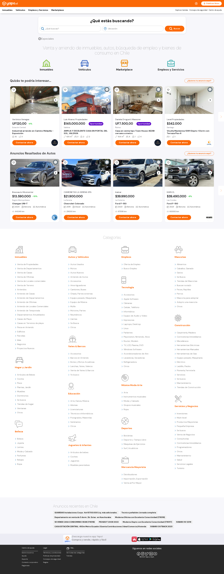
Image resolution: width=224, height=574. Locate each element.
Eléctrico (181, 362)
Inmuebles (7, 10)
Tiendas (69, 556)
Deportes (126, 428)
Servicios (181, 374)
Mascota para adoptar (188, 298)
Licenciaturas (76, 409)
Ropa (19, 464)
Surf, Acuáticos (131, 448)
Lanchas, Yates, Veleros (81, 366)
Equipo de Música (78, 302)
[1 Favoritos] (65, 162)
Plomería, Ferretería (186, 370)
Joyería (20, 443)
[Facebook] (138, 554)
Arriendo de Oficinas (27, 302)
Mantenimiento (184, 383)
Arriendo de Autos (79, 277)
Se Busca (74, 323)
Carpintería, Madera (186, 332)
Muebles (21, 391)
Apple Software (131, 299)
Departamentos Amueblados (31, 314)
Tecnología (127, 287)
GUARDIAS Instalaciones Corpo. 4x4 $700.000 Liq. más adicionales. (86, 512)
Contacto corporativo (30, 562)
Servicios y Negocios (186, 406)
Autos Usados (77, 264)
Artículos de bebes (79, 452)
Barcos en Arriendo (79, 357)
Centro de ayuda (215, 10)
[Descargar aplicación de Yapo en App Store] (143, 539)
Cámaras (128, 303)
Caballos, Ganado (185, 268)
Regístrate (25, 566)
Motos (73, 268)
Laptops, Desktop (132, 324)
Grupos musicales (132, 405)
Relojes (20, 459)
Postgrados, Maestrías (81, 417)
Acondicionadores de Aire (136, 353)
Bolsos (20, 438)
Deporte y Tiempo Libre (135, 439)
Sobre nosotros (28, 553)
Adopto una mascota (187, 302)
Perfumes (21, 455)
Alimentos (181, 264)
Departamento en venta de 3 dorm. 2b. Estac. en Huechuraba (83, 517)
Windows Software (133, 349)
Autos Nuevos (77, 272)
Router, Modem (131, 341)
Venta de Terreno (25, 285)
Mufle (73, 306)
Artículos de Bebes (26, 374)
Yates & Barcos (77, 346)
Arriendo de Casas (26, 293)
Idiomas (74, 405)
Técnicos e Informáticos (81, 413)
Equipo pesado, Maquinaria (83, 298)
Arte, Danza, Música (79, 401)
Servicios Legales (185, 464)
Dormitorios (22, 395)
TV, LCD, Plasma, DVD (134, 345)
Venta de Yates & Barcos (82, 370)
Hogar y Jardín (23, 367)
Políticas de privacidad (51, 556)
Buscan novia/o (184, 285)
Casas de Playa (24, 319)
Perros (180, 293)
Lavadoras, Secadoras (134, 357)
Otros (20, 412)
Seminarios (75, 422)
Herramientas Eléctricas (188, 345)
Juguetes (74, 460)
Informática (129, 311)
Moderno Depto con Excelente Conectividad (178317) (147, 522)
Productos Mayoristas (187, 422)
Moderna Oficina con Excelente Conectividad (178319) (140, 517)
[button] (55, 100)
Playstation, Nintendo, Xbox (137, 336)
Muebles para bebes (80, 465)
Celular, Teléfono (131, 307)
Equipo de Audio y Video (135, 315)
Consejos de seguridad (198, 10)
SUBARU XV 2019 (183, 522)
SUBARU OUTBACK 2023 (161, 526)
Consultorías (183, 438)
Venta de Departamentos (29, 268)
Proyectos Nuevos (25, 348)
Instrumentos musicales (135, 396)
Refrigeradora (130, 362)
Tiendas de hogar (25, 404)
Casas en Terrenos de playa (30, 323)
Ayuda (24, 556)
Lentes (20, 447)
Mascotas (180, 257)
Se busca (21, 400)
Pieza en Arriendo (25, 327)
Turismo (180, 468)
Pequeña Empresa (185, 426)
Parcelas (21, 335)
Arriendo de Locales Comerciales (32, 306)
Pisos (19, 383)
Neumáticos (76, 314)
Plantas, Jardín (24, 387)
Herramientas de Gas (187, 353)
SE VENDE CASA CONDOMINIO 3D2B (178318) (75, 522)
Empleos (126, 257)
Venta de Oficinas (25, 277)
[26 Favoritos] (168, 90)
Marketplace (57, 10)
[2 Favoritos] (13, 162)
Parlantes (128, 332)
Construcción (182, 325)
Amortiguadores (78, 285)
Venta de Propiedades (27, 264)
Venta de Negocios (186, 434)
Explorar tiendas (182, 10)
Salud (179, 459)
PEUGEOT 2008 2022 (109, 522)
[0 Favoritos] (13, 90)
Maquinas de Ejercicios (134, 444)
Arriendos (21, 289)
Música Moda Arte (131, 385)
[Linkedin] (151, 554)
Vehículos (20, 10)
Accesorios (75, 281)
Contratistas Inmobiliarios (189, 336)
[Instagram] (143, 554)
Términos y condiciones (52, 553)
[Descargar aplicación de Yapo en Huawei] (134, 539)
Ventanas (21, 408)
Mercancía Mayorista (133, 467)
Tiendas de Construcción (189, 387)
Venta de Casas (24, 272)
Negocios (21, 344)
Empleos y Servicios (38, 10)
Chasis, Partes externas (81, 293)
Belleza (19, 431)
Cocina (20, 379)
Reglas (45, 562)
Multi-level (182, 417)
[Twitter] (147, 554)
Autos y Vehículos (78, 257)
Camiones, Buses (78, 289)
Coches (74, 456)
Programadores (184, 447)
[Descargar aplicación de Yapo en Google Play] (155, 539)
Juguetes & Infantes (79, 445)
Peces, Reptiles (184, 289)
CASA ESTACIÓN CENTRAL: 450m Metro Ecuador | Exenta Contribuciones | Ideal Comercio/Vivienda (100, 526)
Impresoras (129, 320)
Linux (126, 328)
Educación (74, 393)
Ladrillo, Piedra (183, 366)
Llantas (73, 319)
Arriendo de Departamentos (30, 298)
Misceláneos (182, 341)
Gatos (180, 272)
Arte (126, 392)
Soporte (25, 559)
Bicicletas (128, 435)
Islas (19, 340)
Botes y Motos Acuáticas (82, 362)
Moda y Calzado (25, 451)
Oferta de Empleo (132, 264)
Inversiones (182, 413)
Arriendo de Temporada (28, 310)
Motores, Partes (78, 310)
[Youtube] (155, 554)
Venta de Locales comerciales (31, 281)
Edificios (21, 331)
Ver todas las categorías (75, 553)
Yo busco (74, 374)
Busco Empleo (130, 268)
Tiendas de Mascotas (187, 281)
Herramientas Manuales (188, 349)
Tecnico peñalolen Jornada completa (138, 512)
